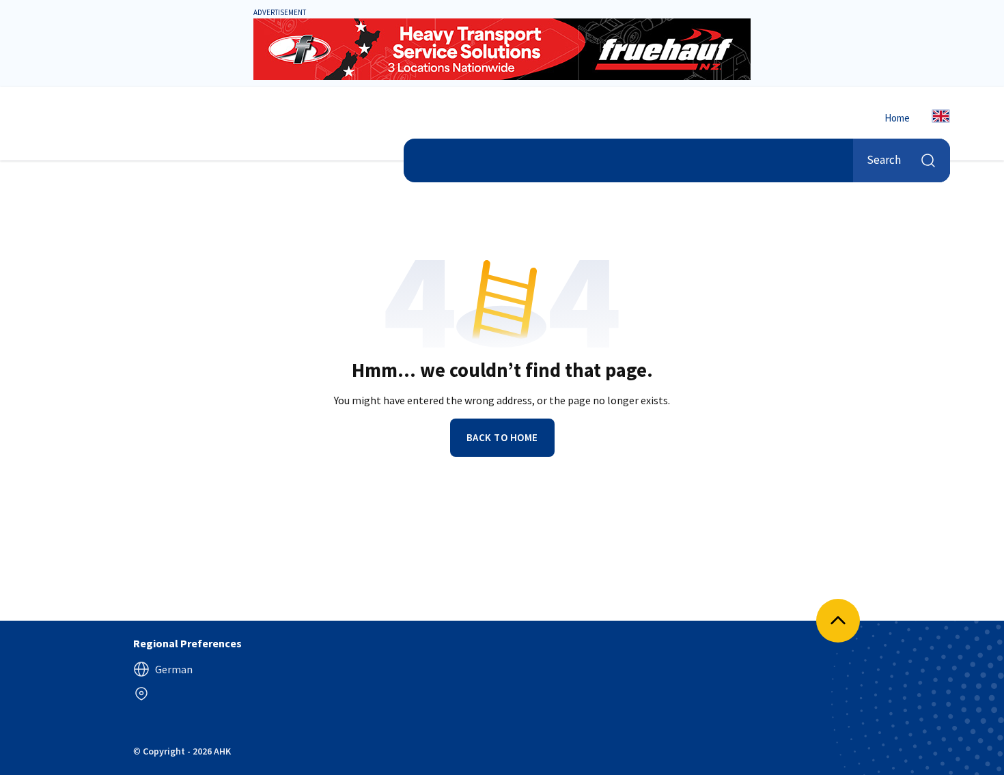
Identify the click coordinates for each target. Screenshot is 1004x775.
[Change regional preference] (141, 694)
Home (897, 117)
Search (884, 159)
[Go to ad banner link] (502, 49)
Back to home (502, 437)
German (174, 669)
